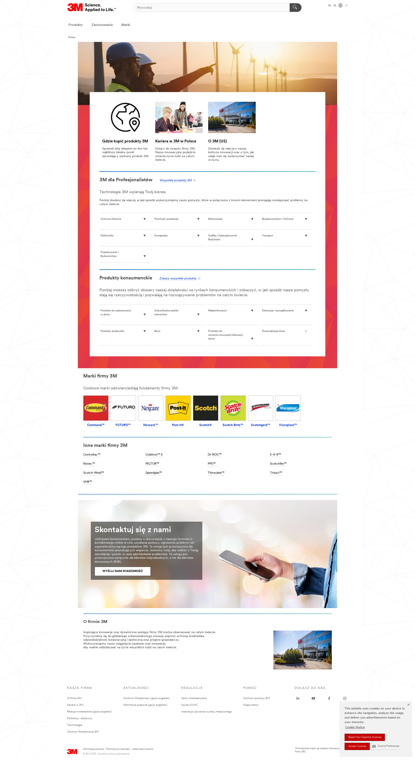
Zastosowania (102, 25)
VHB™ (87, 482)
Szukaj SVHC (189, 705)
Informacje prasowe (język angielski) (145, 705)
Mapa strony (251, 705)
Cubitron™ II (154, 454)
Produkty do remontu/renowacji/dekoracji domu (225, 335)
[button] (386, 746)
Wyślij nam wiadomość (122, 571)
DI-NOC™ (215, 454)
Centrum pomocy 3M (256, 698)
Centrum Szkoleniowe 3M (83, 731)
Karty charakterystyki (194, 698)
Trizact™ (276, 473)
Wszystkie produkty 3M (176, 180)
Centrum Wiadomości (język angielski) (146, 698)
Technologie (74, 725)
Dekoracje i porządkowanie (278, 310)
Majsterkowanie (217, 310)
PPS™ (211, 463)
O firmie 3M (74, 698)
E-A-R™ (275, 454)
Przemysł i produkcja (166, 219)
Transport (267, 235)
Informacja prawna (93, 749)
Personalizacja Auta (273, 331)
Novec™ (89, 463)
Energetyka (161, 235)
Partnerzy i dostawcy (80, 718)
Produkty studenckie (112, 331)
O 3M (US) (217, 141)
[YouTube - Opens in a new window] (313, 698)
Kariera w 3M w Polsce (175, 141)
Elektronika (107, 235)
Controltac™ (91, 454)
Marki (125, 25)
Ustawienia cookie (142, 749)
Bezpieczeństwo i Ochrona (277, 219)
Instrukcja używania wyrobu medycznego (206, 711)
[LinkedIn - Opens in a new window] (298, 698)
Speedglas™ (153, 473)
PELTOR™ (152, 463)
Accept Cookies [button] (357, 746)
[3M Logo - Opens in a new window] (92, 7)
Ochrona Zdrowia (111, 219)
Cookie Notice (355, 727)
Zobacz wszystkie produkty (178, 278)
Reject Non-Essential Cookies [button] (364, 737)
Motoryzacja (215, 219)
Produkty (76, 25)
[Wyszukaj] (296, 7)
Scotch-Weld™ (93, 473)
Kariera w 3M (75, 705)
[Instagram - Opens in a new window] (345, 698)
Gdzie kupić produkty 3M (125, 141)
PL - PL (332, 6)
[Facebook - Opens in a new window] (329, 698)
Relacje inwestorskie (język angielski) (89, 711)
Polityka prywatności (118, 749)
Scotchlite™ (278, 463)
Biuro (157, 331)
